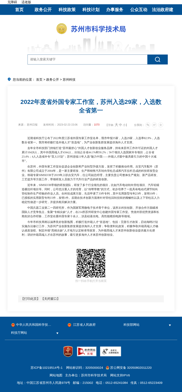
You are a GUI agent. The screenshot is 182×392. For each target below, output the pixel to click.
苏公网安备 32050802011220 (131, 367)
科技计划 (91, 9)
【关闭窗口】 (50, 299)
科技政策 (67, 9)
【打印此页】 (30, 299)
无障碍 (12, 2)
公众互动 (138, 9)
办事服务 (114, 9)
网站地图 (56, 375)
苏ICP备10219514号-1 (47, 367)
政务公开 (43, 9)
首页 (19, 9)
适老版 (26, 2)
